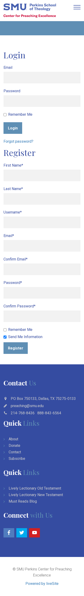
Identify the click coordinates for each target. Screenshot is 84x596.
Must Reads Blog (23, 501)
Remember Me (20, 114)
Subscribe (17, 458)
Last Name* (13, 189)
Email (8, 67)
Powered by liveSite (42, 583)
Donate (14, 445)
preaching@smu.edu (27, 406)
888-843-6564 (49, 413)
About (13, 439)
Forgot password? (18, 141)
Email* (9, 236)
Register (15, 348)
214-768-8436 (23, 413)
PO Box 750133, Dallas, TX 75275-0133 (43, 398)
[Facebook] (9, 532)
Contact (15, 452)
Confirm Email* (16, 259)
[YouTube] (34, 532)
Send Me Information (25, 337)
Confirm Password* (19, 306)
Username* (13, 212)
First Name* (13, 165)
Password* (13, 282)
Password (12, 91)
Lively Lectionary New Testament (36, 495)
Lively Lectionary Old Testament (35, 488)
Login (13, 128)
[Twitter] (21, 532)
